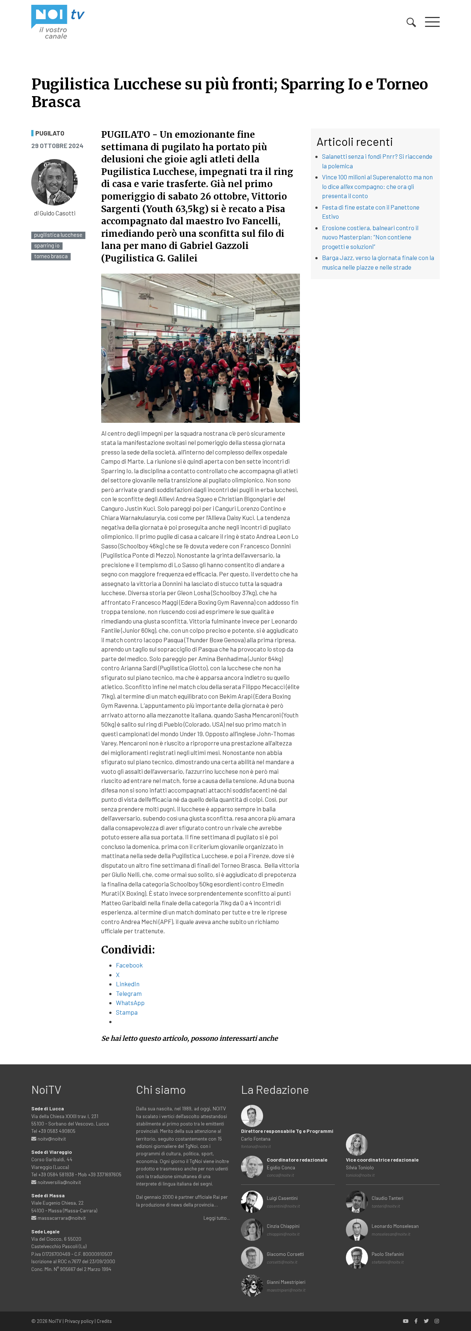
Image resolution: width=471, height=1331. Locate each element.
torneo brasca (51, 256)
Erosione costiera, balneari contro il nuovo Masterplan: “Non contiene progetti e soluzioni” (370, 237)
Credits (104, 1321)
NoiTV (55, 1321)
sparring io (47, 245)
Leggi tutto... (216, 1218)
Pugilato (49, 133)
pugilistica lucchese (58, 235)
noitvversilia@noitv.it (58, 1182)
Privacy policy (79, 1321)
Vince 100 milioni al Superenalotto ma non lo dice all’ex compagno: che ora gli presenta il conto (377, 186)
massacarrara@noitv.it (61, 1218)
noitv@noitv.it (51, 1138)
